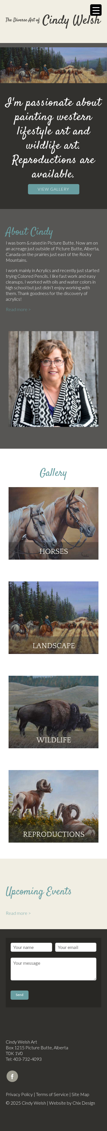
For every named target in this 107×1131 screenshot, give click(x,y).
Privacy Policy (19, 1094)
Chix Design (83, 1102)
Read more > (18, 309)
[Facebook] (12, 1076)
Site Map (80, 1094)
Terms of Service (52, 1094)
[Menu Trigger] (96, 10)
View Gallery (53, 189)
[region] (53, 65)
